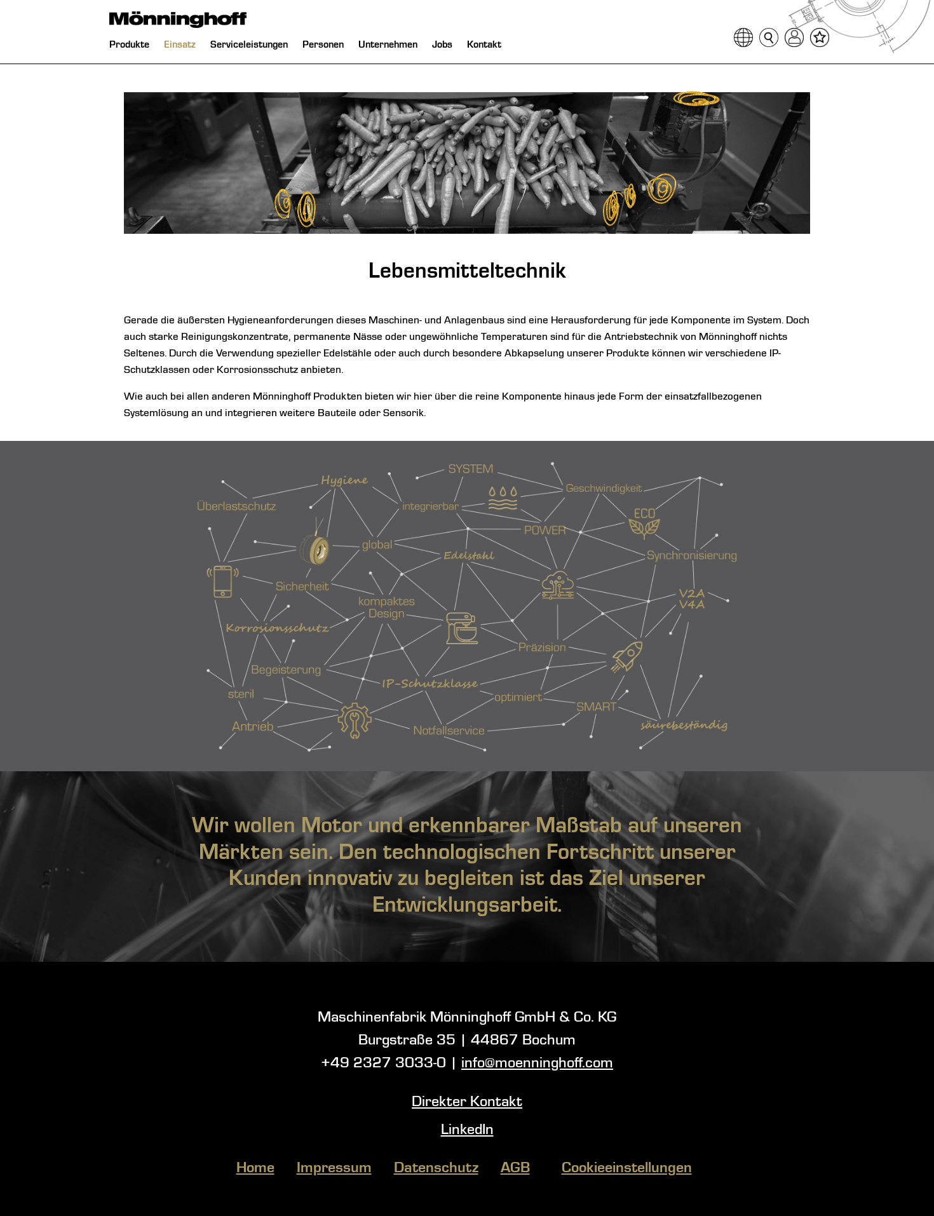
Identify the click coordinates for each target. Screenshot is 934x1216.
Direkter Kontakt (467, 1102)
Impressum (334, 1168)
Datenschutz (436, 1168)
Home (255, 1168)
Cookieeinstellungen (627, 1168)
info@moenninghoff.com (537, 1063)
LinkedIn (467, 1130)
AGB (515, 1168)
